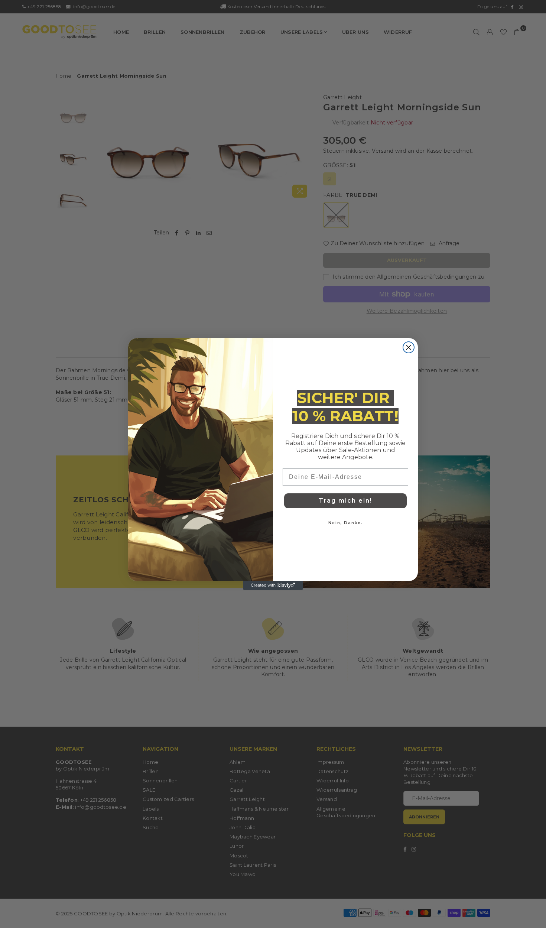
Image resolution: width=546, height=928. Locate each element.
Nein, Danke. (345, 522)
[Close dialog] (408, 347)
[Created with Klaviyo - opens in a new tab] (273, 585)
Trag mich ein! (345, 500)
